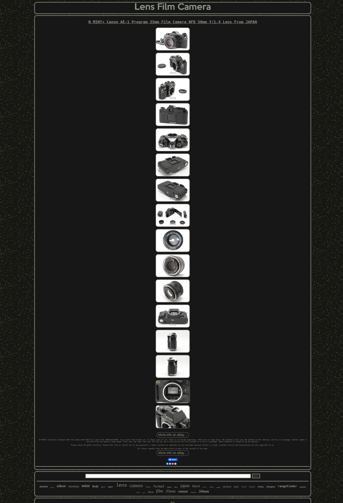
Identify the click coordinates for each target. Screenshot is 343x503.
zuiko (138, 492)
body (95, 486)
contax (193, 492)
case (169, 487)
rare (244, 487)
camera (136, 485)
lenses (252, 486)
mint (86, 485)
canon (183, 491)
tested (218, 487)
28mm (52, 487)
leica (150, 492)
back (143, 492)
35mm (171, 491)
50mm (204, 491)
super (110, 486)
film (159, 491)
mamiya (73, 486)
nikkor (211, 487)
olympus (270, 486)
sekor (176, 487)
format (158, 486)
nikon (61, 486)
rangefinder (287, 486)
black (196, 486)
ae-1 (103, 487)
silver (205, 487)
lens (121, 485)
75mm (147, 487)
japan (185, 485)
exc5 (236, 486)
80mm (261, 486)
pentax (44, 486)
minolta (303, 487)
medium (227, 486)
